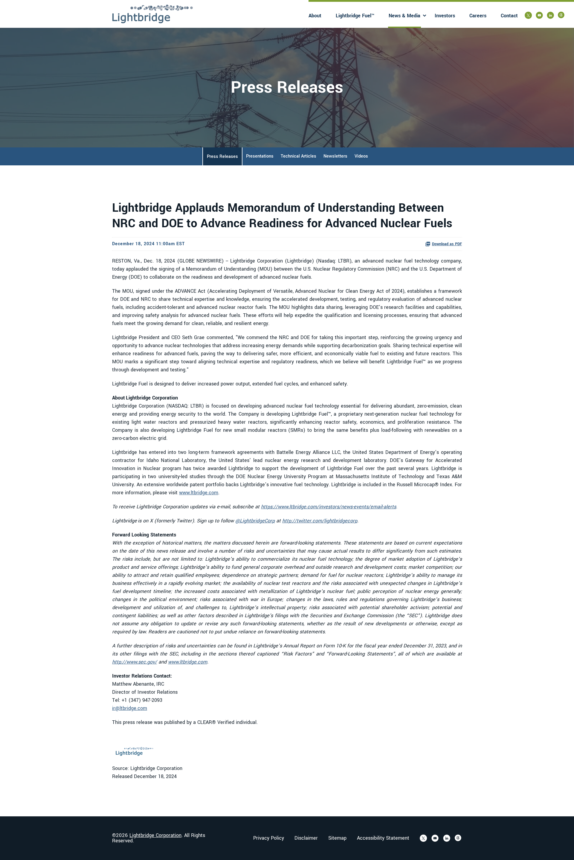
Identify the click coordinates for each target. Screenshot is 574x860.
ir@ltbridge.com (129, 708)
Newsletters (335, 156)
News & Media (404, 15)
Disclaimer (306, 838)
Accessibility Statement (383, 838)
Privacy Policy (268, 838)
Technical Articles (298, 156)
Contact (509, 15)
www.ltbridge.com (198, 492)
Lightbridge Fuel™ (355, 15)
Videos (361, 156)
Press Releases (222, 156)
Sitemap (337, 838)
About (315, 15)
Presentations (260, 156)
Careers (477, 15)
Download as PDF (447, 244)
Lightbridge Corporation (155, 835)
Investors (445, 15)
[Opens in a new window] (528, 15)
